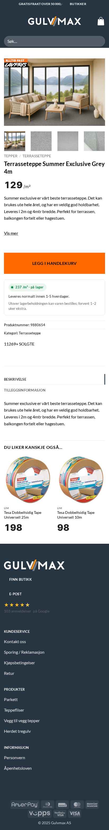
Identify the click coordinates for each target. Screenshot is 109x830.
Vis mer (11, 233)
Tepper (10, 156)
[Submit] (99, 41)
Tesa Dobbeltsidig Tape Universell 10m (75, 514)
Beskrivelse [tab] (15, 379)
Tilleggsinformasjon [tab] (25, 390)
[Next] (96, 92)
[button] (7, 21)
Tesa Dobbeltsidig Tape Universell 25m (22, 514)
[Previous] (12, 92)
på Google (41, 611)
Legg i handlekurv (54, 263)
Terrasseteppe (36, 156)
